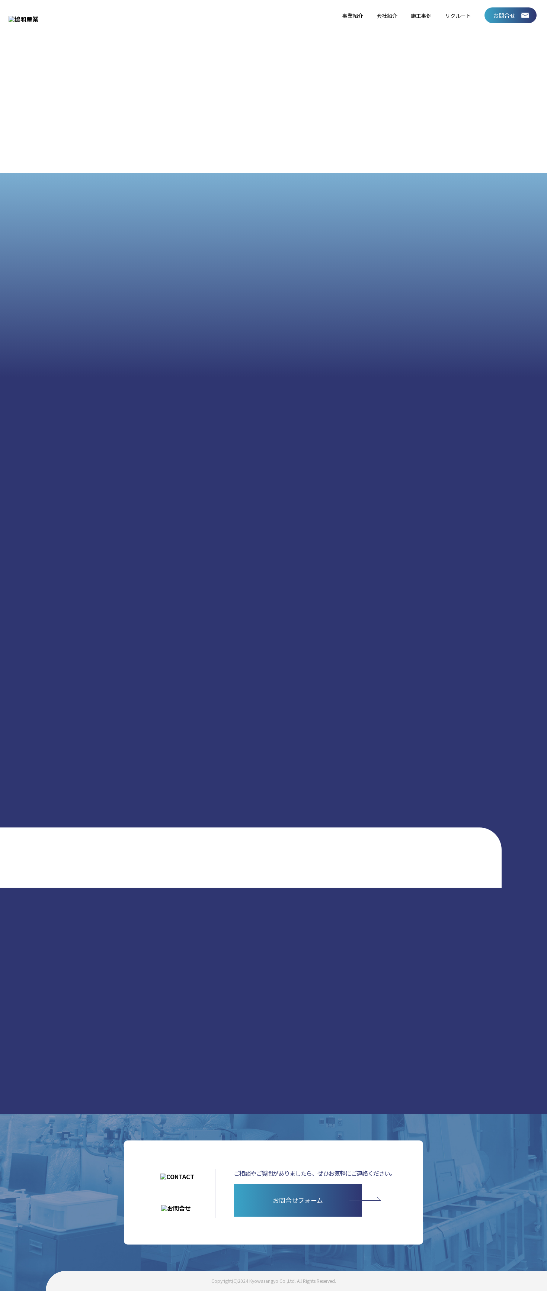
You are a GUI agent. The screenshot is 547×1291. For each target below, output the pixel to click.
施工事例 (421, 15)
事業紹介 (352, 15)
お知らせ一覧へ (453, 743)
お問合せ (504, 15)
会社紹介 (387, 15)
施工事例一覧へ (109, 1025)
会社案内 (385, 526)
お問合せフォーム (298, 1200)
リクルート (458, 15)
